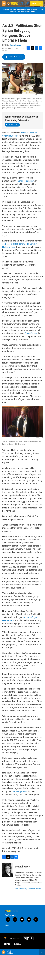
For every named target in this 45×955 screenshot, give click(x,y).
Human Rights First (25, 181)
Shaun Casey (31, 333)
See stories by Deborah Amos (28, 888)
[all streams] (42, 952)
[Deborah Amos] (7, 870)
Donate (37, 3)
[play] (3, 952)
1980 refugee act (19, 791)
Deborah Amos (15, 45)
